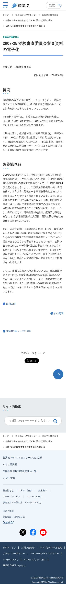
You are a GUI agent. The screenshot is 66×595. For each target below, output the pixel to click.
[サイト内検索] (53, 5)
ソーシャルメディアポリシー (44, 553)
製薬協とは (8, 490)
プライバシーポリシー (14, 553)
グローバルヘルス (11, 496)
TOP (61, 371)
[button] (5, 5)
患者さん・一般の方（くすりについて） (22, 502)
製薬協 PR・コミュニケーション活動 (22, 457)
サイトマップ (9, 547)
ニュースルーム (34, 496)
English (6, 522)
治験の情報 (8, 511)
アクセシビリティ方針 (35, 559)
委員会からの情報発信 (14, 516)
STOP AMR (9, 477)
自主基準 (42, 490)
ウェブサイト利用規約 (51, 547)
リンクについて (10, 559)
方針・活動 (25, 490)
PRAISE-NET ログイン (14, 565)
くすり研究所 (10, 464)
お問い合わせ (28, 547)
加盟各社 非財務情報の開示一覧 (20, 471)
